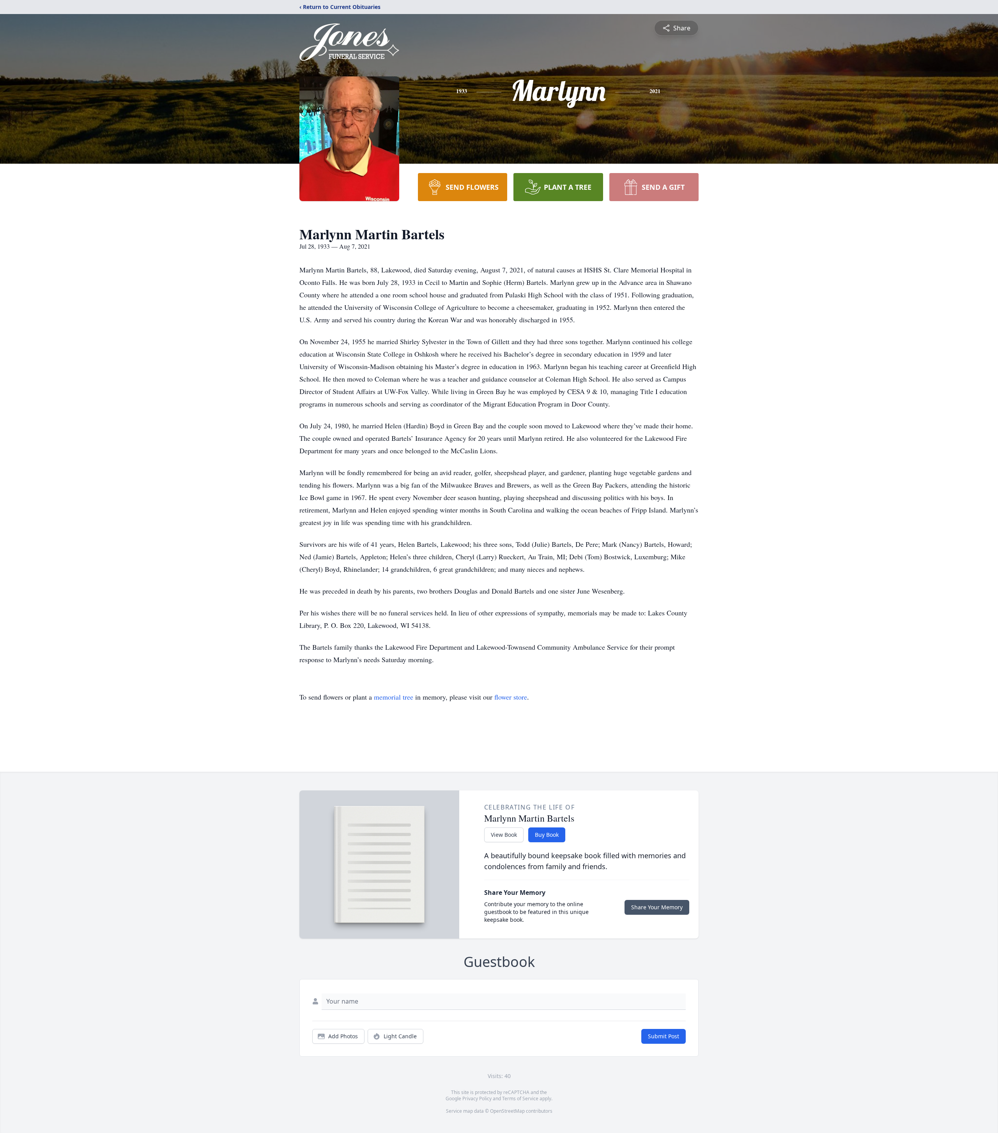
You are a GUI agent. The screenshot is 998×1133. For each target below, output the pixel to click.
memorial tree (393, 697)
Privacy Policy (477, 1098)
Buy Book (547, 834)
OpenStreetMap (507, 1111)
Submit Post (663, 1036)
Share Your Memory (657, 907)
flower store (510, 697)
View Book (504, 834)
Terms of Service (520, 1098)
